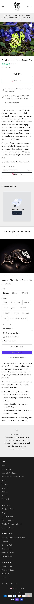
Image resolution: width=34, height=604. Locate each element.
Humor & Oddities (8, 528)
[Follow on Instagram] (7, 583)
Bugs (3, 513)
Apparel (5, 491)
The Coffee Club (8, 520)
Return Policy (6, 549)
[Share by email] (14, 166)
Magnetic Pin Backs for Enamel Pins (17, 280)
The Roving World (8, 509)
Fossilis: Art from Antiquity (11, 524)
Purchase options (7, 329)
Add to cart (17, 347)
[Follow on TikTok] (16, 583)
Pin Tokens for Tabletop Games (13, 477)
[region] (17, 439)
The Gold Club (7, 516)
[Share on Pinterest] (11, 166)
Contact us (6, 577)
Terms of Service (8, 552)
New (3, 465)
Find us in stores (8, 570)
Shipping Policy (7, 545)
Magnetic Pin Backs (9, 473)
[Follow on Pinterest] (12, 583)
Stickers (4, 495)
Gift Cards (5, 499)
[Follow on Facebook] (2, 583)
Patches (4, 484)
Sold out (17, 74)
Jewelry (4, 488)
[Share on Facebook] (6, 166)
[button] (17, 341)
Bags (3, 480)
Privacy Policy (7, 556)
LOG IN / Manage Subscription (13, 537)
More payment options (17, 357)
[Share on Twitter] (9, 166)
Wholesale (6, 574)
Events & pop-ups (8, 566)
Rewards (5, 541)
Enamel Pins (6, 469)
